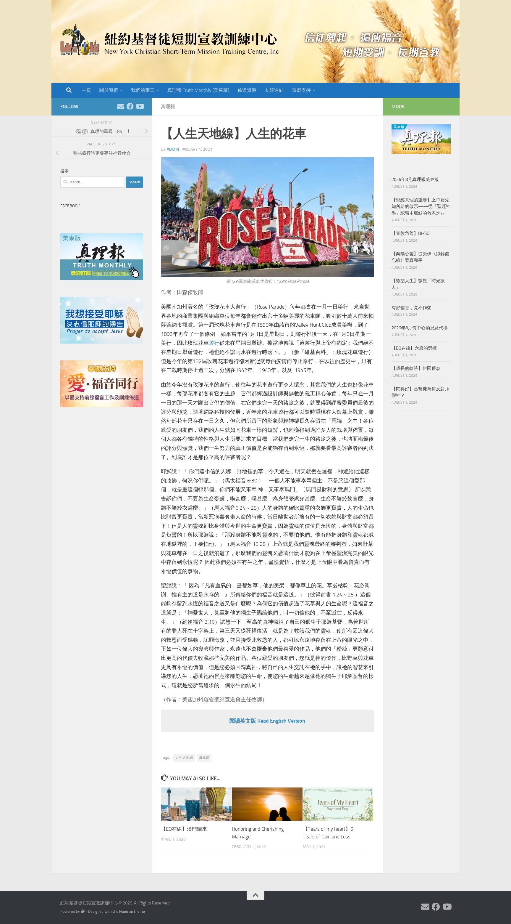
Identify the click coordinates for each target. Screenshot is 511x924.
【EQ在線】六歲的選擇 (414, 348)
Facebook (70, 205)
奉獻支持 (301, 90)
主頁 (86, 90)
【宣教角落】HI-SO (411, 233)
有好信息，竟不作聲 (411, 307)
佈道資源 (246, 90)
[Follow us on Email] (120, 106)
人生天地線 (184, 757)
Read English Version (281, 721)
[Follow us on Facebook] (130, 106)
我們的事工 (143, 90)
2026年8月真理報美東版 (415, 179)
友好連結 (274, 90)
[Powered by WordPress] (83, 911)
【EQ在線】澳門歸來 (184, 829)
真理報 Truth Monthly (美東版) (198, 90)
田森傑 (204, 757)
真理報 (168, 106)
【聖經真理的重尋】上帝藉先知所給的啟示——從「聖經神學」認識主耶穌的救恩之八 (421, 206)
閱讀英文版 (242, 721)
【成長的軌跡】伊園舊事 (416, 368)
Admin (173, 149)
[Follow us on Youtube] (139, 106)
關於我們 (108, 90)
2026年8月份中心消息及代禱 (420, 328)
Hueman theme (132, 911)
